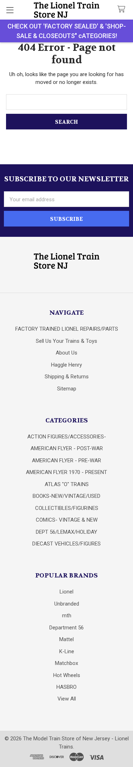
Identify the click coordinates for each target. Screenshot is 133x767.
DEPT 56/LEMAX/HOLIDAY (66, 532)
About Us (66, 353)
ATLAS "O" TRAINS (67, 484)
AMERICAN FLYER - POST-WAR (67, 448)
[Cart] (122, 9)
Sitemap (66, 388)
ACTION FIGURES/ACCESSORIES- (66, 436)
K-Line (66, 651)
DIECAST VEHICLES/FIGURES (66, 543)
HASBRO (66, 687)
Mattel (66, 639)
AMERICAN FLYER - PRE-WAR (66, 460)
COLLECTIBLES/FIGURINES (66, 508)
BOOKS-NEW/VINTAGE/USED (66, 496)
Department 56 (66, 627)
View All (66, 699)
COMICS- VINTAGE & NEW (67, 520)
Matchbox (66, 663)
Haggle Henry (66, 365)
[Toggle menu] (10, 10)
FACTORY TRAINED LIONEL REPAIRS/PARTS (66, 329)
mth (66, 615)
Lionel (66, 591)
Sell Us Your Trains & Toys (66, 341)
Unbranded (66, 604)
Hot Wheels (66, 675)
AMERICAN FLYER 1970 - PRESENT (66, 472)
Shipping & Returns (67, 376)
